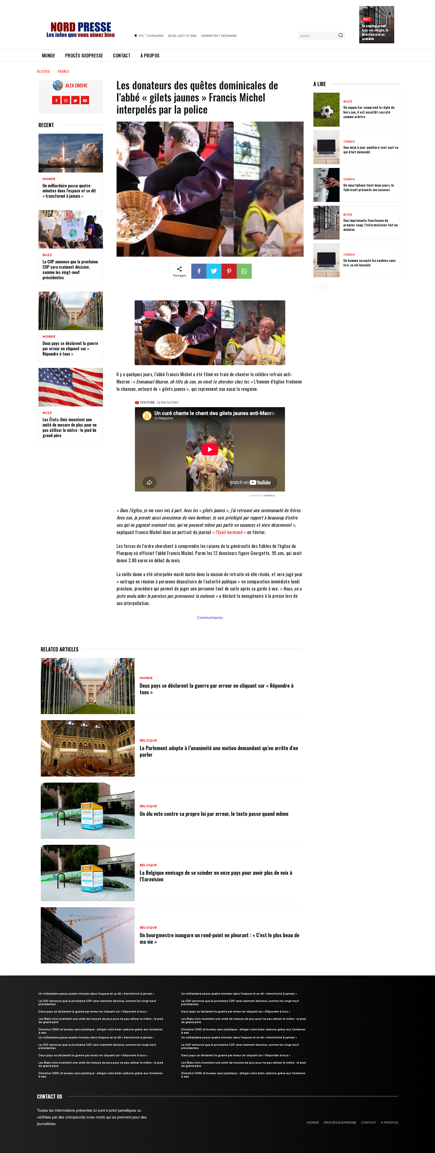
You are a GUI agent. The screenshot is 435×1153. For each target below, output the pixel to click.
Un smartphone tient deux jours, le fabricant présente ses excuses (368, 187)
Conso (349, 141)
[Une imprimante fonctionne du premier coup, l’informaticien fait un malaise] (326, 223)
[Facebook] (56, 100)
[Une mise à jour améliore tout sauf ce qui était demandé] (326, 147)
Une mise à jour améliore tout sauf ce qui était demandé (370, 149)
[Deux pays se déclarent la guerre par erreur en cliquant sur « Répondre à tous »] (71, 311)
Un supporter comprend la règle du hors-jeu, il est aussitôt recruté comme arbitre (368, 111)
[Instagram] (66, 100)
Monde (49, 179)
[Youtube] (85, 100)
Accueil (43, 71)
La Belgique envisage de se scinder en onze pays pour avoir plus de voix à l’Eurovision (216, 876)
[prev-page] (316, 287)
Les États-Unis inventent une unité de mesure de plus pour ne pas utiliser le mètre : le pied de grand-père (70, 427)
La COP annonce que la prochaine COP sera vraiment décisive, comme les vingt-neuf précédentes (70, 269)
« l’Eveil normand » (229, 532)
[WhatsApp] (244, 271)
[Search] (340, 35)
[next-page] (324, 287)
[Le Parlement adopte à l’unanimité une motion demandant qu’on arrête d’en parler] (88, 748)
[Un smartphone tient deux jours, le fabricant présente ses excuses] (326, 185)
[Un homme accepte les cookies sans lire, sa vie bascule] (326, 260)
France (63, 71)
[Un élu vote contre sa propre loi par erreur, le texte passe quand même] (88, 811)
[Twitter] (75, 100)
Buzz (366, 19)
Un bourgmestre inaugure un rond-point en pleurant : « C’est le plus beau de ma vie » (219, 938)
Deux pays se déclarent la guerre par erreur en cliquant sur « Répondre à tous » (70, 348)
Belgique (148, 740)
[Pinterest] (229, 271)
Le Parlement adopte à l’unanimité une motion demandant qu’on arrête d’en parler (219, 751)
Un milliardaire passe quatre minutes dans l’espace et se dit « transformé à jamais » (69, 191)
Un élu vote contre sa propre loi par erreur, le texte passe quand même (214, 813)
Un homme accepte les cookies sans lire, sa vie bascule (369, 262)
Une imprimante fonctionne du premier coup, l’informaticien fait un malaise (370, 225)
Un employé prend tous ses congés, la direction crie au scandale (375, 32)
